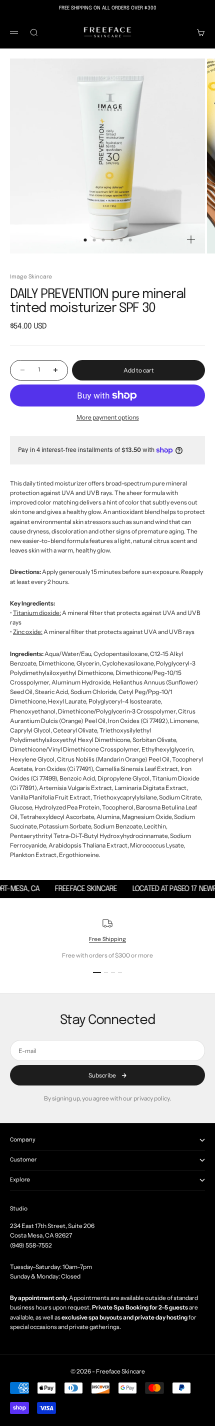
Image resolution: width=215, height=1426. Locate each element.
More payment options (107, 417)
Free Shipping (107, 939)
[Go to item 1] (97, 972)
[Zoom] (191, 240)
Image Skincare (31, 277)
